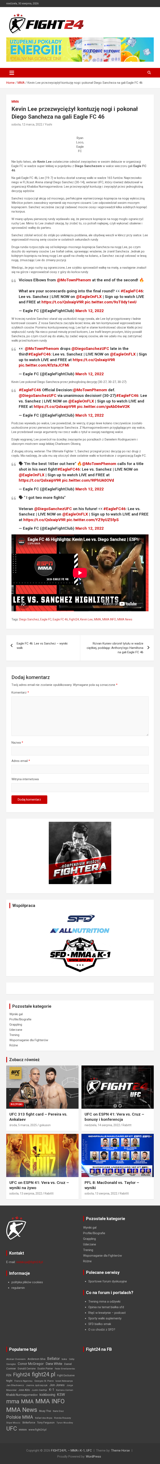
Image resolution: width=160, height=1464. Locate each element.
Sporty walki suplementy (104, 1318)
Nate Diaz (58, 1411)
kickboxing (47, 1395)
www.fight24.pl (37, 1429)
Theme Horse (120, 1450)
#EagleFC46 (132, 291)
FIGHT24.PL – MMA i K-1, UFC (71, 1450)
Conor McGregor (31, 1364)
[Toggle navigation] (11, 73)
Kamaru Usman (64, 1390)
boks (64, 1359)
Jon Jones (57, 1385)
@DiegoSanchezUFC (90, 348)
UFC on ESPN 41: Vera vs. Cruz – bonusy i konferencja (114, 1117)
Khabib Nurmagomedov (22, 1394)
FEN (8, 1375)
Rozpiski (16, 1104)
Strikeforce (28, 1422)
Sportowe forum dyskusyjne (107, 1281)
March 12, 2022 (89, 310)
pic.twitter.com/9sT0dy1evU (110, 302)
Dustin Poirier (45, 1368)
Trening (14, 1035)
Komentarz (20, 692)
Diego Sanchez (29, 619)
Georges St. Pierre (44, 1381)
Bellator (53, 1359)
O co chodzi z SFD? (101, 1329)
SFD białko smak (99, 1324)
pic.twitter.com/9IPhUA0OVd (88, 480)
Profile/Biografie (20, 1019)
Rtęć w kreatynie (99, 1313)
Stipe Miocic (13, 1422)
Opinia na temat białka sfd (106, 1307)
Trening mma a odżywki (104, 1301)
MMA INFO (109, 619)
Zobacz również (24, 1059)
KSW (61, 1395)
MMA (15, 101)
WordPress (93, 1456)
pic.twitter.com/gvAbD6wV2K (103, 406)
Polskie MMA (19, 1417)
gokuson (45, 1125)
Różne (13, 1045)
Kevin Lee (86, 619)
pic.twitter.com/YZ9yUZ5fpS (93, 519)
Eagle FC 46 (60, 619)
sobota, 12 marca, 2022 (26, 124)
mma (12, 1401)
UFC (11, 1428)
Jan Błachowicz (15, 1385)
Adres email (20, 761)
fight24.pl (43, 1374)
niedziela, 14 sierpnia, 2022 (102, 1125)
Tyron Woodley (64, 1422)
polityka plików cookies (27, 1282)
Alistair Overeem (16, 1359)
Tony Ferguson (46, 1422)
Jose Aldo (24, 1390)
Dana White (54, 1364)
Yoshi (48, 124)
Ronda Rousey (62, 1417)
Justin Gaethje (39, 1390)
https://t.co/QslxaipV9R (62, 302)
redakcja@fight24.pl (29, 1262)
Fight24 (74, 619)
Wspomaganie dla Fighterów (28, 1040)
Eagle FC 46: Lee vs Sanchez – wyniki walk (42, 646)
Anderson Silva (36, 1359)
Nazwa (17, 742)
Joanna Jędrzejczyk (37, 1385)
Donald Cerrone (27, 1368)
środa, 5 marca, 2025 (23, 1125)
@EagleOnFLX (89, 296)
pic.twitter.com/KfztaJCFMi (44, 365)
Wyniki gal (16, 1014)
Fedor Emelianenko (65, 1368)
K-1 (51, 1390)
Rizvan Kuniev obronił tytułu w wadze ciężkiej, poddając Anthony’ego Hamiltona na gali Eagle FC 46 (115, 648)
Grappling (15, 1024)
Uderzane (15, 1030)
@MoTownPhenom (74, 280)
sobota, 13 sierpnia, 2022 (25, 1193)
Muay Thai (45, 1411)
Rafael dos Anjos (43, 1418)
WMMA (23, 1429)
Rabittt (126, 1125)
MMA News (124, 619)
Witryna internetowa (25, 779)
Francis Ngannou (23, 1381)
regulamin (18, 1288)
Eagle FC (45, 619)
